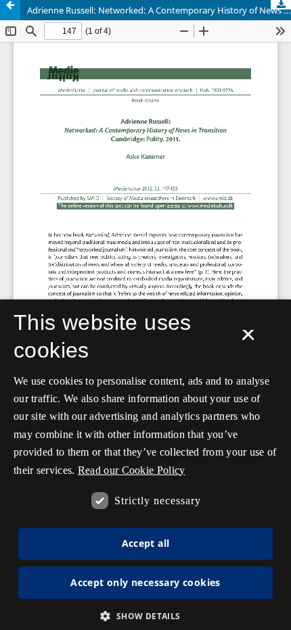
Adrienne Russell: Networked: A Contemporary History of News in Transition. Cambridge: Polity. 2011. (159, 10)
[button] (145, 616)
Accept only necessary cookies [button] (145, 582)
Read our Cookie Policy (131, 470)
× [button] (248, 339)
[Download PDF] (281, 4)
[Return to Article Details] (10, 10)
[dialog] (145, 464)
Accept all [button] (146, 543)
